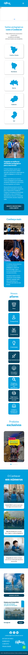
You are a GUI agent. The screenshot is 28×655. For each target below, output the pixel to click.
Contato (5, 644)
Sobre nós (5, 641)
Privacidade (6, 646)
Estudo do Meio (7, 638)
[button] (13, 19)
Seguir (20, 622)
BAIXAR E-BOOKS (14, 595)
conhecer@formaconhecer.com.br (14, 635)
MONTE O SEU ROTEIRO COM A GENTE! (14, 207)
